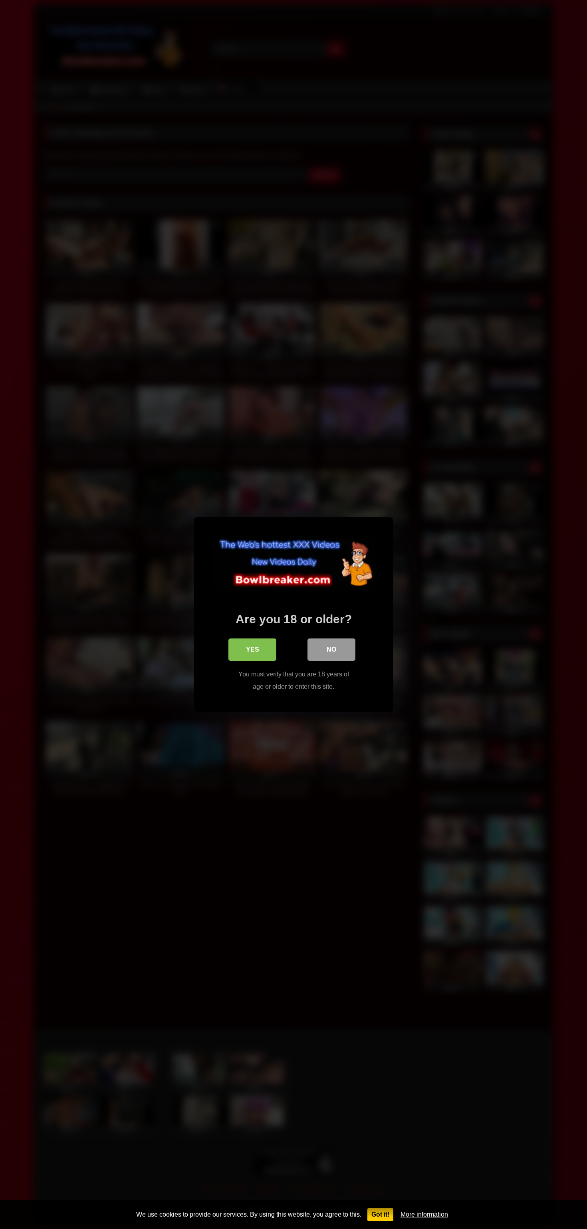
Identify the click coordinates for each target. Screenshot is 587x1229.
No (331, 649)
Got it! (380, 1214)
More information (424, 1214)
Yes (252, 649)
